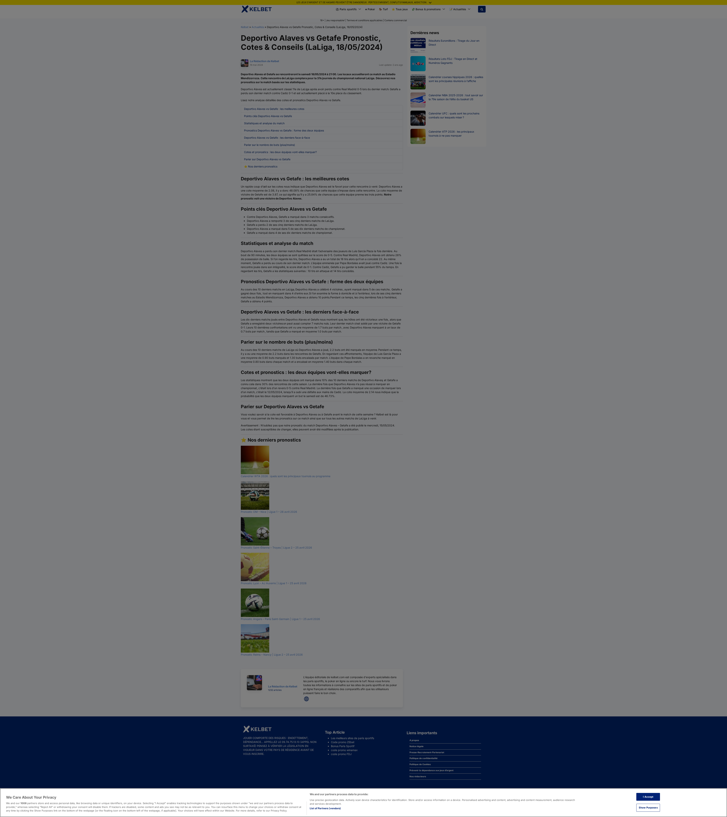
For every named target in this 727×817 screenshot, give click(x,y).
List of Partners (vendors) (325, 808)
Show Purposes (648, 807)
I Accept (648, 796)
